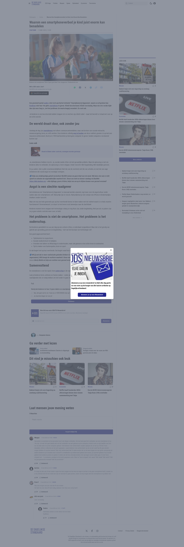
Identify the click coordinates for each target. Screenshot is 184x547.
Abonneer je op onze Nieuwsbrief (92, 295)
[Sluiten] (111, 250)
